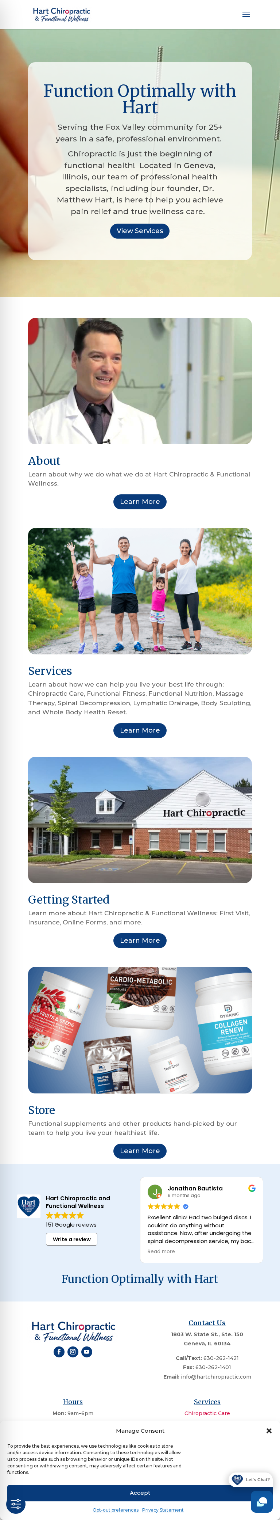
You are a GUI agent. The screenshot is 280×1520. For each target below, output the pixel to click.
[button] (269, 1430)
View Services (140, 231)
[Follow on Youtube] (86, 1351)
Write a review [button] (72, 1239)
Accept (140, 1492)
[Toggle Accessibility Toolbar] (15, 1504)
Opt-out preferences (116, 1510)
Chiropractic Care (207, 1413)
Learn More (140, 502)
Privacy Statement (163, 1510)
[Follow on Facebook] (59, 1351)
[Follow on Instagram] (72, 1351)
